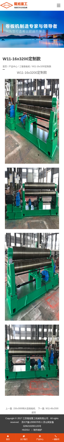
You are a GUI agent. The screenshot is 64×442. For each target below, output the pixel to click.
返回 (34, 412)
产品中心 (13, 66)
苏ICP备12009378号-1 (32, 422)
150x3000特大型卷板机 (24, 408)
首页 (5, 66)
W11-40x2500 (52, 408)
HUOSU (26, 430)
